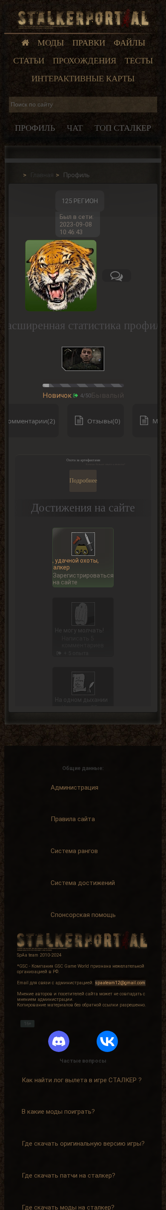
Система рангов (74, 851)
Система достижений (83, 883)
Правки (88, 42)
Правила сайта (73, 819)
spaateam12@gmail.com (120, 983)
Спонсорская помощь (83, 915)
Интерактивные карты (83, 78)
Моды (50, 42)
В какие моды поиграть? (58, 1111)
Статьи (28, 60)
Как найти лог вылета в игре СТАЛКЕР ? (82, 1080)
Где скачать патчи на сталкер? (68, 1175)
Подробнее (83, 480)
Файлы (129, 42)
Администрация (74, 787)
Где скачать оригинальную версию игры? (83, 1143)
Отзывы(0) (103, 421)
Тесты (139, 60)
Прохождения (84, 60)
